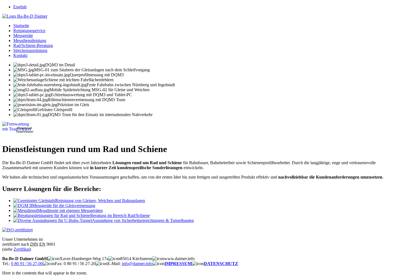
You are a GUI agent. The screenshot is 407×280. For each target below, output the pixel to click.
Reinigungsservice (29, 30)
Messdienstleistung (29, 40)
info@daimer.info (137, 263)
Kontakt (20, 55)
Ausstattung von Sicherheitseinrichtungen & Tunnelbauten (143, 220)
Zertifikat (22, 249)
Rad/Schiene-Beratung (33, 45)
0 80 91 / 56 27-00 (27, 263)
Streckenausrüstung (30, 50)
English (20, 6)
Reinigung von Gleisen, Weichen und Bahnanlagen (100, 200)
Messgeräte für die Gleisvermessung (63, 205)
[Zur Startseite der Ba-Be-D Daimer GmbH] (24, 16)
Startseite (21, 25)
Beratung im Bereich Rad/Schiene (120, 215)
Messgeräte (23, 35)
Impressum (178, 263)
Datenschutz (221, 263)
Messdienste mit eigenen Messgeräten (70, 210)
